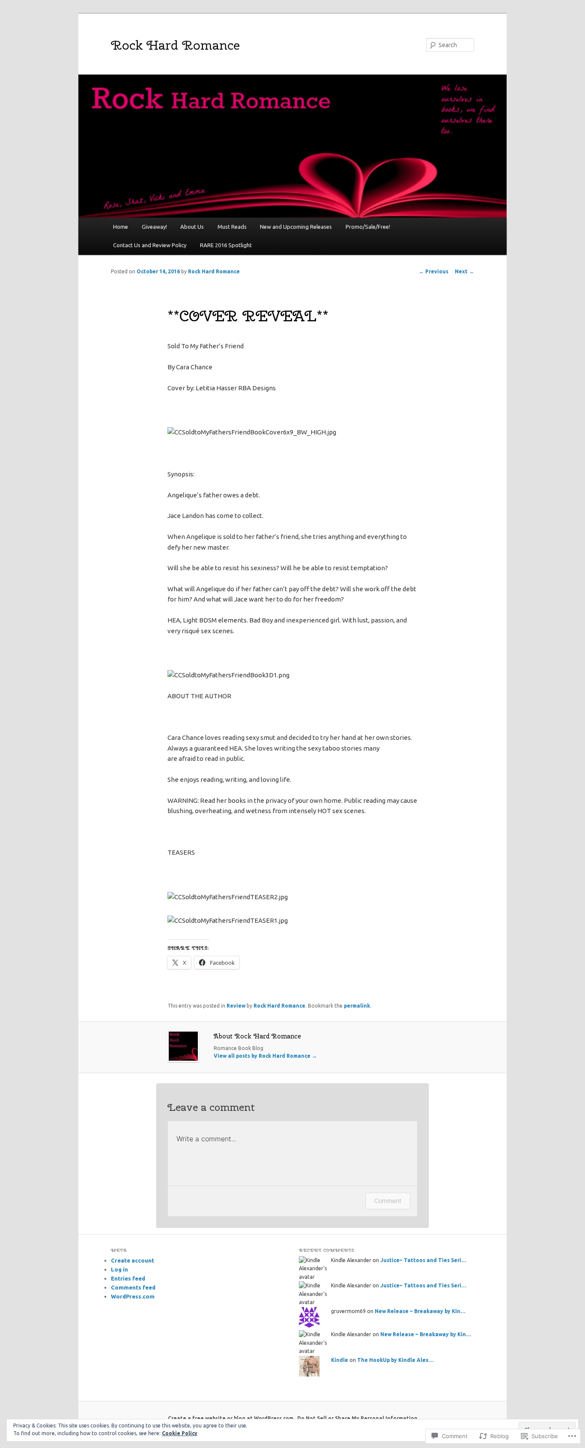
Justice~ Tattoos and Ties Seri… (423, 1260)
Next (464, 271)
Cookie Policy (179, 1433)
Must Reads (232, 227)
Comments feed (133, 1287)
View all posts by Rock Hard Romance (265, 1056)
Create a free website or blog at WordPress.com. (231, 1418)
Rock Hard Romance (175, 45)
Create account (132, 1260)
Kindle (339, 1360)
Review (236, 1005)
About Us (192, 227)
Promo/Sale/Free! (368, 227)
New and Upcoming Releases (296, 227)
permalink (357, 1005)
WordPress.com (133, 1296)
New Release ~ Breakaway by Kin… (420, 1311)
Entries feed (128, 1278)
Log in (119, 1269)
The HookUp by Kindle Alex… (395, 1360)
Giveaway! (154, 227)
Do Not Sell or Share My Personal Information (357, 1418)
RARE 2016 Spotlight (226, 245)
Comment (387, 1200)
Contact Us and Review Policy (149, 245)
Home (120, 227)
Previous (433, 271)
